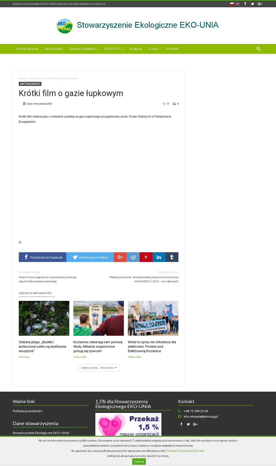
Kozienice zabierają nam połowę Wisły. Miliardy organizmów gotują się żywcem (97, 346)
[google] (120, 257)
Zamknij (139, 461)
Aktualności (36, 78)
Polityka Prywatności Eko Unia (185, 450)
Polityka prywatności (27, 411)
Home (22, 78)
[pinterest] (146, 257)
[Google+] (260, 4)
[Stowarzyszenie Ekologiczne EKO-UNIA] (138, 13)
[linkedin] (159, 257)
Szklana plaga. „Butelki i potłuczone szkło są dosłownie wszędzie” (42, 346)
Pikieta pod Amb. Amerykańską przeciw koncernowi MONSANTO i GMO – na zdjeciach (144, 276)
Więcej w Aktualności (35, 293)
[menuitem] (232, 2)
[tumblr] (171, 257)
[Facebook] (245, 4)
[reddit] (133, 257)
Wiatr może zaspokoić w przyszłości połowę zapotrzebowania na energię (48, 276)
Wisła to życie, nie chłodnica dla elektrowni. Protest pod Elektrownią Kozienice (152, 346)
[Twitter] (252, 4)
